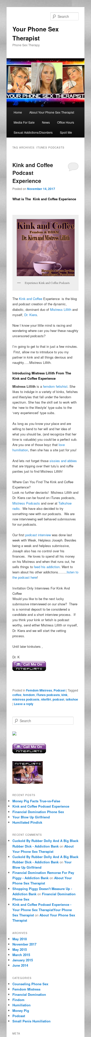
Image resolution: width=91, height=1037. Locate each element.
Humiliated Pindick (27, 822)
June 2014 (20, 965)
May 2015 (19, 949)
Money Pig (20, 1010)
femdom (29, 695)
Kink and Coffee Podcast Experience (32, 172)
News (46, 122)
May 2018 (19, 938)
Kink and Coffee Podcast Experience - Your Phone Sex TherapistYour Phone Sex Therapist (42, 909)
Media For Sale (24, 122)
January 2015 (22, 960)
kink (64, 695)
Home (18, 112)
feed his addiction (47, 566)
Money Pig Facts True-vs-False (36, 801)
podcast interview (38, 534)
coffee (16, 695)
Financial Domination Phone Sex (38, 811)
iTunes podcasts (48, 695)
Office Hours (65, 122)
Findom (18, 999)
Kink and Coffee (30, 298)
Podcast (59, 690)
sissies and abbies (63, 460)
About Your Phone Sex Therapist (51, 112)
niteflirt (46, 699)
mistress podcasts (25, 699)
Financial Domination (29, 994)
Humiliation (21, 1005)
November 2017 (24, 944)
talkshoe (72, 699)
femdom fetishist (55, 386)
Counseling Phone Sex (30, 983)
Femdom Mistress (39, 690)
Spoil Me (66, 132)
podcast (58, 699)
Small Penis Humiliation (31, 1021)
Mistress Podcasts (26, 503)
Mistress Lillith (60, 309)
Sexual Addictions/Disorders (33, 132)
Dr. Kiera (30, 314)
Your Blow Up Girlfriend (31, 817)
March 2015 (21, 954)
